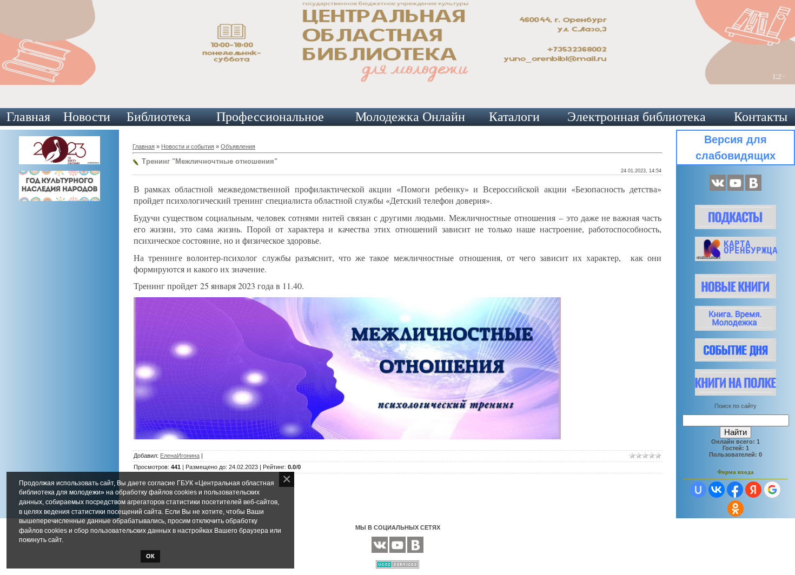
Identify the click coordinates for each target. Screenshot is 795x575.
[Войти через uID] (698, 490)
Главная (28, 117)
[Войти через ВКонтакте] (716, 490)
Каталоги (514, 117)
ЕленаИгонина (180, 455)
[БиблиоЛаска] (753, 188)
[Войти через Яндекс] (753, 490)
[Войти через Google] (772, 489)
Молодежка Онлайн (410, 117)
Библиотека (159, 117)
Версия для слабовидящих (735, 147)
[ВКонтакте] (718, 188)
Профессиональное (270, 117)
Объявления (238, 146)
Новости (86, 117)
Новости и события (187, 146)
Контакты (760, 117)
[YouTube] (735, 188)
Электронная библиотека (636, 117)
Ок (150, 556)
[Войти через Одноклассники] (735, 508)
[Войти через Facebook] (735, 490)
